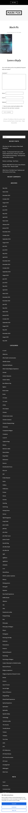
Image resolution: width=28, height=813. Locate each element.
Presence (5, 648)
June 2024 (5, 250)
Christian (5, 412)
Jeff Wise (5, 528)
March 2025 (5, 220)
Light (4, 554)
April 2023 (5, 289)
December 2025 (6, 195)
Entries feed (5, 785)
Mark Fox (14, 12)
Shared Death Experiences (9, 699)
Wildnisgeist (5, 768)
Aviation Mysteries (7, 376)
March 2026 (5, 191)
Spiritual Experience (7, 703)
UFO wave (5, 761)
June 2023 (5, 282)
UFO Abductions (6, 750)
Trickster (5, 732)
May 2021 (5, 329)
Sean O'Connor (6, 684)
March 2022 (5, 311)
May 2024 (5, 253)
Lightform (5, 557)
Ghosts (4, 496)
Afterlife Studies (6, 361)
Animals (4, 372)
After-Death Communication (9, 358)
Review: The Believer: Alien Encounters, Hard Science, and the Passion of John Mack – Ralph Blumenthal (14, 121)
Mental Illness (6, 572)
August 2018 (5, 337)
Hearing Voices (6, 510)
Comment (4, 73)
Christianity (5, 427)
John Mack (5, 532)
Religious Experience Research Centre (11, 674)
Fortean (4, 492)
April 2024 (5, 257)
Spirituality (5, 710)
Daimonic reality (6, 448)
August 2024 (6, 242)
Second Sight (6, 688)
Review (4, 677)
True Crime (5, 739)
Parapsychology (6, 615)
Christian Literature (7, 419)
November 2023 (6, 264)
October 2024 (6, 235)
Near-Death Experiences (8, 594)
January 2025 (6, 228)
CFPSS (4, 405)
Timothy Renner (6, 728)
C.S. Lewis (5, 401)
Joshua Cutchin (6, 539)
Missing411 (5, 586)
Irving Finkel (5, 521)
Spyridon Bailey (6, 713)
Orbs (4, 608)
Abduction (5, 354)
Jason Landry (5, 525)
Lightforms (5, 561)
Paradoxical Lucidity (7, 612)
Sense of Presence (7, 692)
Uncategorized (6, 764)
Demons (5, 463)
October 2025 (6, 199)
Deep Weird (5, 456)
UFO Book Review (7, 753)
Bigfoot (4, 387)
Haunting (5, 503)
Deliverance (5, 459)
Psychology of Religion (8, 659)
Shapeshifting (6, 695)
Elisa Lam (5, 470)
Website (4, 102)
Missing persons (6, 583)
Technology (5, 717)
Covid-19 (5, 437)
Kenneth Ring (6, 543)
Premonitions (6, 644)
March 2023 (5, 293)
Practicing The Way (7, 637)
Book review (5, 390)
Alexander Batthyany (7, 365)
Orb (3, 605)
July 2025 (5, 206)
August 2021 (5, 326)
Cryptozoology (6, 441)
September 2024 (7, 239)
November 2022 (6, 300)
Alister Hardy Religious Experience (11, 368)
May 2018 (5, 340)
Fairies (4, 481)
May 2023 (5, 286)
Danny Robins (6, 452)
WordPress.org (6, 792)
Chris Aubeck (6, 408)
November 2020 (6, 333)
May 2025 (5, 213)
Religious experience (7, 670)
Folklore (4, 485)
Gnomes (5, 499)
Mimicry (4, 579)
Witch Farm (5, 772)
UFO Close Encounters (8, 757)
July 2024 (5, 246)
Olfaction (5, 601)
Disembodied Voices (7, 466)
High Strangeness (7, 517)
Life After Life (6, 550)
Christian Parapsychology (8, 423)
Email (3, 97)
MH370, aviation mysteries (9, 575)
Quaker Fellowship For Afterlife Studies (12, 663)
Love (4, 568)
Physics (4, 630)
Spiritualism (5, 706)
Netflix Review (6, 597)
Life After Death (6, 546)
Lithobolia (5, 565)
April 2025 (5, 217)
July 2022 (5, 304)
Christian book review (8, 416)
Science (4, 681)
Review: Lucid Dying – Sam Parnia (10, 161)
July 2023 (5, 279)
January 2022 (6, 315)
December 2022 (6, 297)
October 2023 (6, 268)
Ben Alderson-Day (7, 383)
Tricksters (5, 735)
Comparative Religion (8, 430)
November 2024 (6, 231)
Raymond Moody (7, 666)
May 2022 (5, 308)
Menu (14, 2)
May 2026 (5, 188)
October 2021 (6, 319)
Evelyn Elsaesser (6, 477)
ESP (3, 474)
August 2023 (6, 275)
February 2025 (6, 224)
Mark (20, 32)
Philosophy (5, 623)
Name (4, 93)
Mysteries (5, 590)
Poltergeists (5, 634)
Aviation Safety (6, 379)
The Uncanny (6, 724)
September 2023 (6, 271)
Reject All (14, 810)
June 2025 (5, 210)
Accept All (14, 803)
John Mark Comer (7, 536)
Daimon (4, 445)
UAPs (4, 743)
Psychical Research (7, 652)
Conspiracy (5, 434)
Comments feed (6, 789)
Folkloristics (5, 488)
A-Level (4, 350)
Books (4, 394)
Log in (4, 782)
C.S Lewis (5, 397)
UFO (4, 746)
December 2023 (6, 260)
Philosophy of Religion (8, 626)
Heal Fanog (5, 506)
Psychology (5, 655)
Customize (14, 807)
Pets (4, 619)
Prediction (5, 641)
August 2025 (6, 202)
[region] (14, 803)
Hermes (4, 514)
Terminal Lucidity (7, 721)
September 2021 (6, 322)
